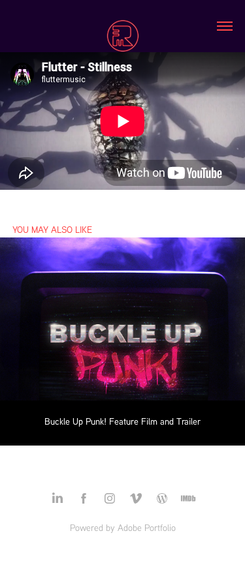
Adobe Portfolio (147, 528)
